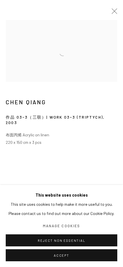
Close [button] (113, 13)
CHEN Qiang (26, 102)
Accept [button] (61, 255)
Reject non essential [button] (61, 240)
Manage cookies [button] (61, 225)
